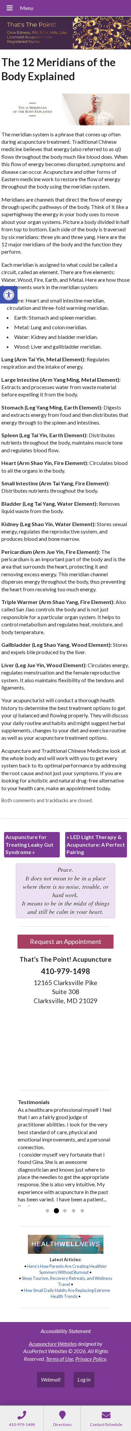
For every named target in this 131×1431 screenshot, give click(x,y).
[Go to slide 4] (73, 1211)
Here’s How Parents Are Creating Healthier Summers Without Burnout (67, 1269)
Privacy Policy (90, 1358)
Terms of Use (59, 1358)
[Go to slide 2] (56, 1211)
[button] (8, 295)
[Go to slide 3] (64, 1211)
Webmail (50, 1379)
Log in (84, 1379)
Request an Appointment (65, 941)
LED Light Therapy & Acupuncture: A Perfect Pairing (96, 844)
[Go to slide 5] (82, 1211)
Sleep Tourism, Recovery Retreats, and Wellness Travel (67, 1281)
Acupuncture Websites (53, 1343)
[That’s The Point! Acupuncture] (65, 34)
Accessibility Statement (66, 1331)
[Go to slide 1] (47, 1211)
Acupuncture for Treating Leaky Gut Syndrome (29, 844)
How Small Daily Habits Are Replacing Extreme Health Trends (67, 1293)
